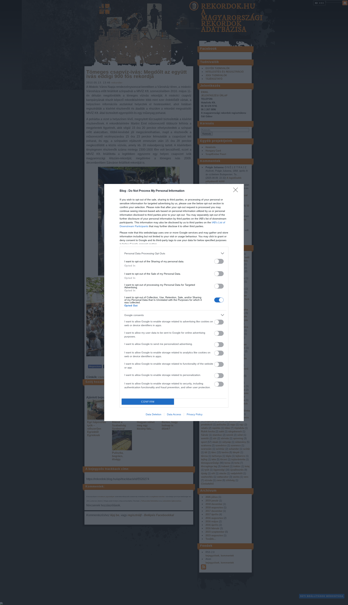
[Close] (236, 191)
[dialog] (174, 302)
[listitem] (174, 253)
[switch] (219, 261)
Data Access (174, 414)
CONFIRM (148, 401)
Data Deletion (153, 414)
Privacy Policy (194, 414)
